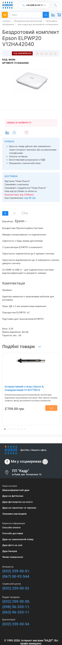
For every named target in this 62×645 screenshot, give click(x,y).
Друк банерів (9, 551)
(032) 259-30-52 (15, 588)
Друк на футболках (12, 496)
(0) (26, 213)
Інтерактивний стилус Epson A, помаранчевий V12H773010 (24, 388)
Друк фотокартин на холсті (17, 502)
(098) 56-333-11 (15, 607)
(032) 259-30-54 (15, 624)
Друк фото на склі (12, 545)
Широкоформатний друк (15, 490)
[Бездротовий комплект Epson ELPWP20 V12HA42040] (31, 81)
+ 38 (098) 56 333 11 (34, 5)
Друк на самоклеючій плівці (17, 539)
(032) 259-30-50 (15, 601)
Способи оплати (11, 527)
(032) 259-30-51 (15, 571)
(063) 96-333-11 (15, 612)
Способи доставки (12, 533)
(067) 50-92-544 (15, 576)
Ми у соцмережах (26, 461)
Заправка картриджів (14, 513)
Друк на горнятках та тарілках (19, 507)
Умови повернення (12, 557)
